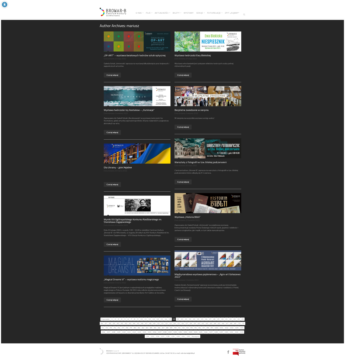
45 (138, 323)
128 (216, 332)
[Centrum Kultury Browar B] (113, 9)
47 (146, 323)
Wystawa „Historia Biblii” (187, 217)
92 (183, 328)
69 (235, 323)
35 (243, 319)
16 (166, 319)
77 (123, 328)
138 (167, 336)
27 (210, 319)
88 (167, 328)
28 (214, 319)
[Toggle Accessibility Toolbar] (4, 4)
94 (191, 328)
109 (118, 332)
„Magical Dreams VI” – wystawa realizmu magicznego (131, 279)
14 (158, 319)
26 (206, 319)
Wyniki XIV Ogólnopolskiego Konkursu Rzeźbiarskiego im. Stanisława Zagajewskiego (133, 221)
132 (236, 332)
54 (174, 323)
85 (155, 328)
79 (131, 328)
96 (200, 328)
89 (171, 328)
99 (212, 328)
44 (134, 323)
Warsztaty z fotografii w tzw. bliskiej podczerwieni (201, 162)
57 (187, 323)
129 (221, 332)
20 (182, 319)
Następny (195, 336)
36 (102, 323)
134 (147, 336)
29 (218, 319)
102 (226, 328)
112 (134, 332)
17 (170, 319)
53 (170, 323)
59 (195, 323)
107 (108, 332)
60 (199, 323)
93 (187, 328)
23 (194, 319)
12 (150, 319)
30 (222, 319)
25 (202, 319)
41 (122, 323)
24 (198, 319)
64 (215, 323)
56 (183, 323)
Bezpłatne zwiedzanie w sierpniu (192, 110)
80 (135, 328)
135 (152, 336)
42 (126, 323)
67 (227, 323)
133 (241, 332)
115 (149, 332)
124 (195, 332)
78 (127, 328)
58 (191, 323)
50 (158, 323)
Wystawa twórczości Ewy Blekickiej (193, 55)
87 (163, 328)
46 (142, 323)
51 (162, 323)
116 (154, 332)
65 (219, 323)
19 (178, 319)
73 (107, 328)
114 (144, 332)
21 (186, 319)
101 (221, 328)
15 (162, 319)
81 (139, 328)
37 (106, 323)
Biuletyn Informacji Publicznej (239, 352)
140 (178, 336)
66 (223, 323)
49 (154, 323)
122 (185, 332)
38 (110, 323)
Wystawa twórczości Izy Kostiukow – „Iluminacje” (129, 110)
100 (216, 328)
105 (242, 328)
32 (230, 319)
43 (130, 323)
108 (113, 332)
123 (190, 332)
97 (204, 328)
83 (147, 328)
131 (231, 332)
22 (190, 319)
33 (234, 319)
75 (115, 328)
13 (154, 319)
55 (178, 323)
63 (211, 323)
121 (180, 332)
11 (145, 319)
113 (139, 332)
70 (239, 323)
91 (179, 328)
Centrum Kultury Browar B (228, 352)
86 (159, 328)
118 (164, 332)
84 (151, 328)
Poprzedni (105, 319)
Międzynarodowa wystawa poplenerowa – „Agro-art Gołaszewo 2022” (208, 275)
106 (103, 332)
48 (150, 323)
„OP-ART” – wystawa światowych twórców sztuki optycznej (134, 55)
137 (162, 336)
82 (143, 328)
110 (123, 332)
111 (129, 332)
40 (118, 323)
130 (226, 332)
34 (238, 319)
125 (200, 332)
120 (175, 332)
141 (183, 336)
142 (188, 336)
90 (175, 328)
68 (231, 323)
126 (205, 332)
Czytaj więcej (112, 75)
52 (166, 323)
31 (226, 319)
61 (203, 323)
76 (119, 328)
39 (114, 323)
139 (173, 336)
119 (170, 332)
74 (111, 328)
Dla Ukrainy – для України (118, 167)
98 (208, 328)
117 (159, 332)
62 (207, 323)
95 (195, 328)
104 (236, 328)
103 (231, 328)
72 (102, 328)
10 (141, 319)
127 (211, 332)
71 (243, 323)
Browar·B (115, 351)
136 (157, 336)
